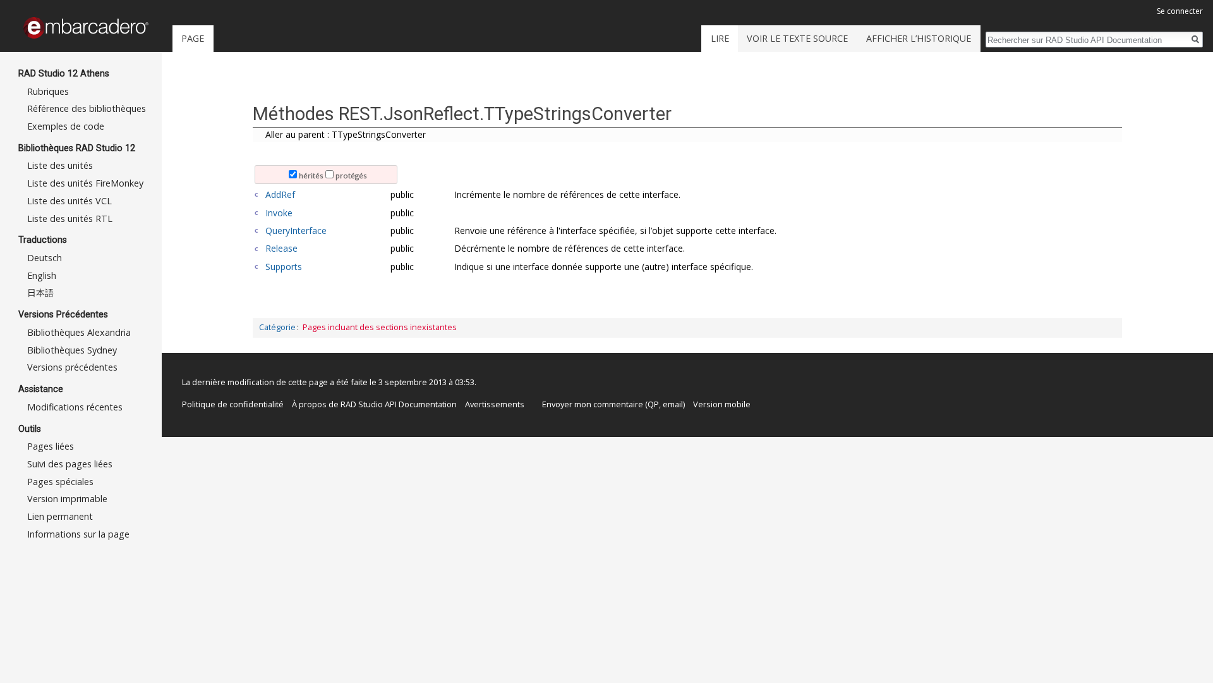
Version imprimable (67, 499)
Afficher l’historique (918, 38)
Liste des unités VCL (69, 201)
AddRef (280, 194)
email (673, 404)
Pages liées (50, 446)
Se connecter (1180, 11)
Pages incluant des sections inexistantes (380, 327)
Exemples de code (65, 126)
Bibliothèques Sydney (72, 350)
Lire (720, 38)
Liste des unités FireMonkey (85, 183)
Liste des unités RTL (69, 218)
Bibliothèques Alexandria (79, 332)
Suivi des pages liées (69, 464)
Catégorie (277, 327)
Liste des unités (60, 165)
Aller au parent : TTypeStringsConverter (345, 134)
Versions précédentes (72, 367)
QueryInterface (296, 231)
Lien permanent (60, 516)
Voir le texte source (797, 38)
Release (281, 248)
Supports (283, 267)
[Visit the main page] (86, 28)
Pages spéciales (60, 482)
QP (653, 404)
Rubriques (48, 91)
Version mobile (722, 404)
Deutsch (44, 258)
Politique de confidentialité (233, 404)
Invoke (279, 213)
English (41, 275)
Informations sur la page (78, 534)
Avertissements (494, 404)
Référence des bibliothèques (86, 108)
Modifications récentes (75, 407)
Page (192, 38)
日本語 (40, 292)
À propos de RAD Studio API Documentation (374, 404)
